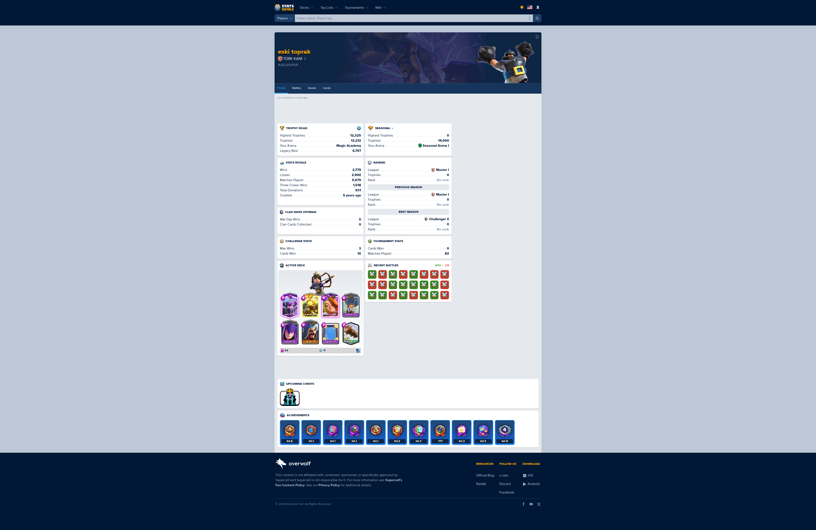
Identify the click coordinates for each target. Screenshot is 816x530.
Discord (505, 484)
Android (533, 484)
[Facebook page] (523, 504)
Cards (327, 88)
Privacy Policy (329, 485)
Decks (304, 8)
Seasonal (382, 128)
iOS (530, 475)
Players (282, 18)
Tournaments (354, 8)
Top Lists (326, 8)
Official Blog (485, 475)
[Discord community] (531, 504)
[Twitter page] (539, 504)
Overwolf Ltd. (295, 504)
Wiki (378, 8)
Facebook (506, 492)
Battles (296, 88)
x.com (503, 475)
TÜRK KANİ (292, 58)
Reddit (481, 484)
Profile (281, 88)
